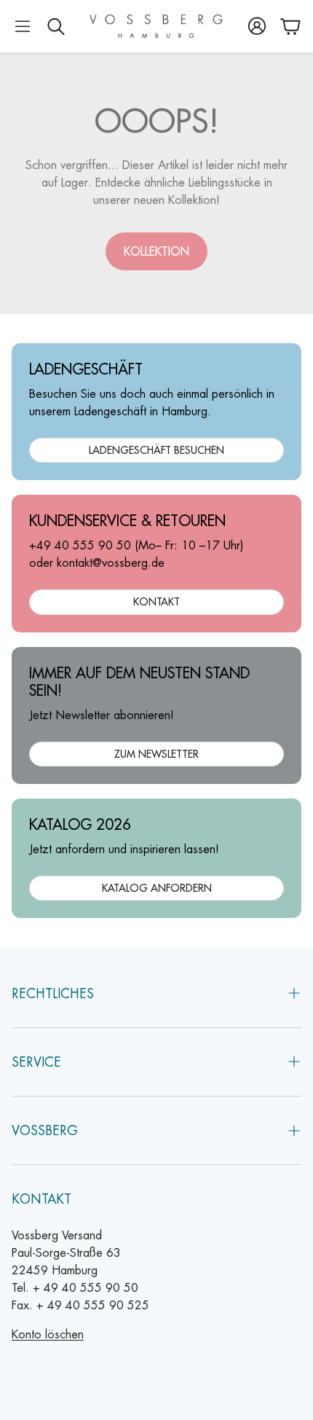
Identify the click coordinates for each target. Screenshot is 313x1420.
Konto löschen (48, 1334)
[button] (22, 26)
